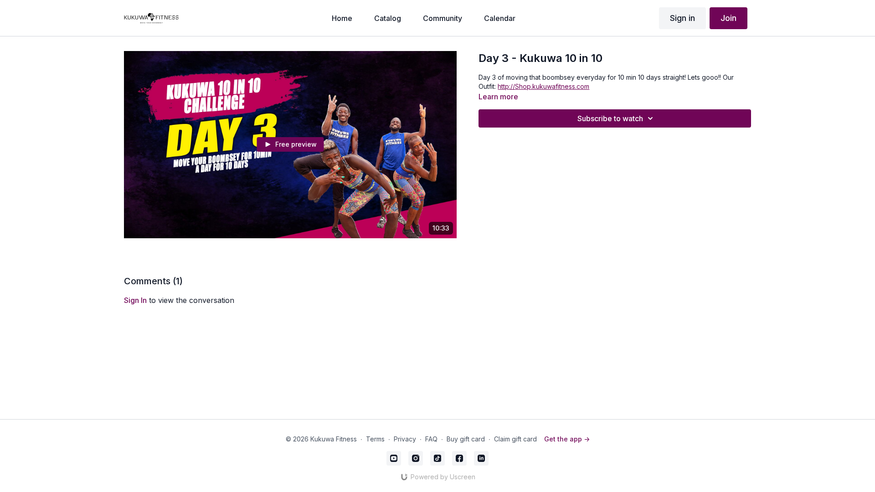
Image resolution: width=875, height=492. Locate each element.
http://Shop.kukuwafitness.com (543, 86)
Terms (375, 439)
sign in (135, 300)
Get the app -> (567, 439)
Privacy (405, 439)
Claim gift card (515, 439)
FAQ (431, 439)
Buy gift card (466, 439)
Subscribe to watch (610, 118)
